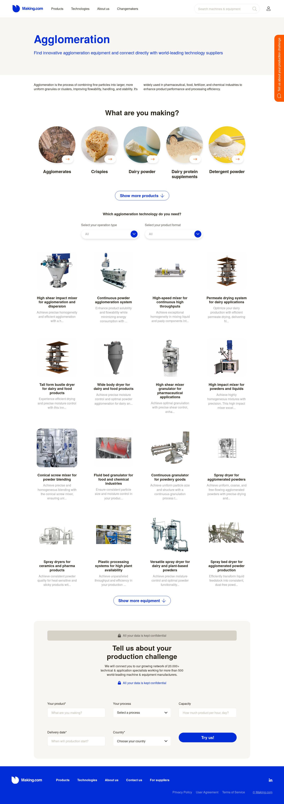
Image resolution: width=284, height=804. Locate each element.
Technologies (80, 8)
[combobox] (227, 9)
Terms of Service (233, 792)
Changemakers (127, 8)
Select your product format (163, 225)
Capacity (185, 703)
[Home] (28, 9)
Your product (56, 703)
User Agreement (207, 792)
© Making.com (262, 792)
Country (119, 732)
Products (57, 8)
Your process (122, 703)
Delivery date (57, 732)
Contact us (134, 780)
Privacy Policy (182, 792)
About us (103, 8)
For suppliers (159, 780)
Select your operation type (99, 225)
